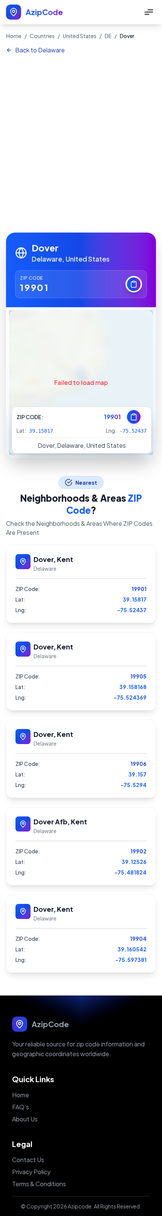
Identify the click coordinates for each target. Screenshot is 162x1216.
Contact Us (28, 1160)
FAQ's (20, 1107)
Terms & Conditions (39, 1184)
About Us (25, 1119)
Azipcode (80, 1206)
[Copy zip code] (134, 284)
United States (79, 35)
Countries (42, 35)
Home (13, 35)
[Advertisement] (81, 144)
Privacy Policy (31, 1172)
